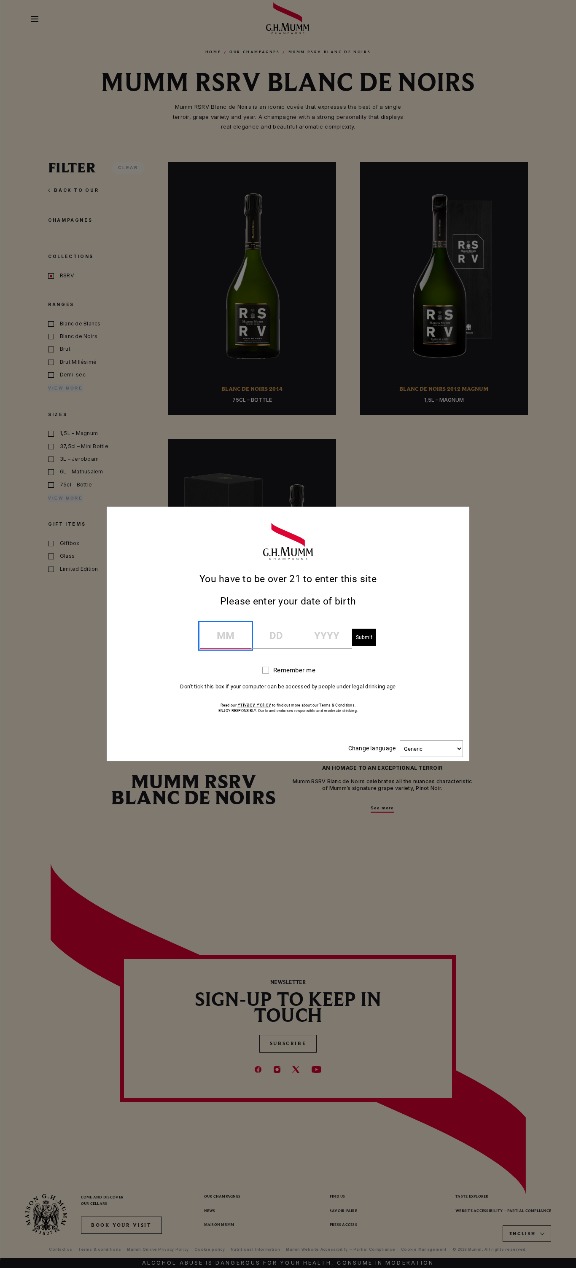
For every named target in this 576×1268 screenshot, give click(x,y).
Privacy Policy (254, 705)
